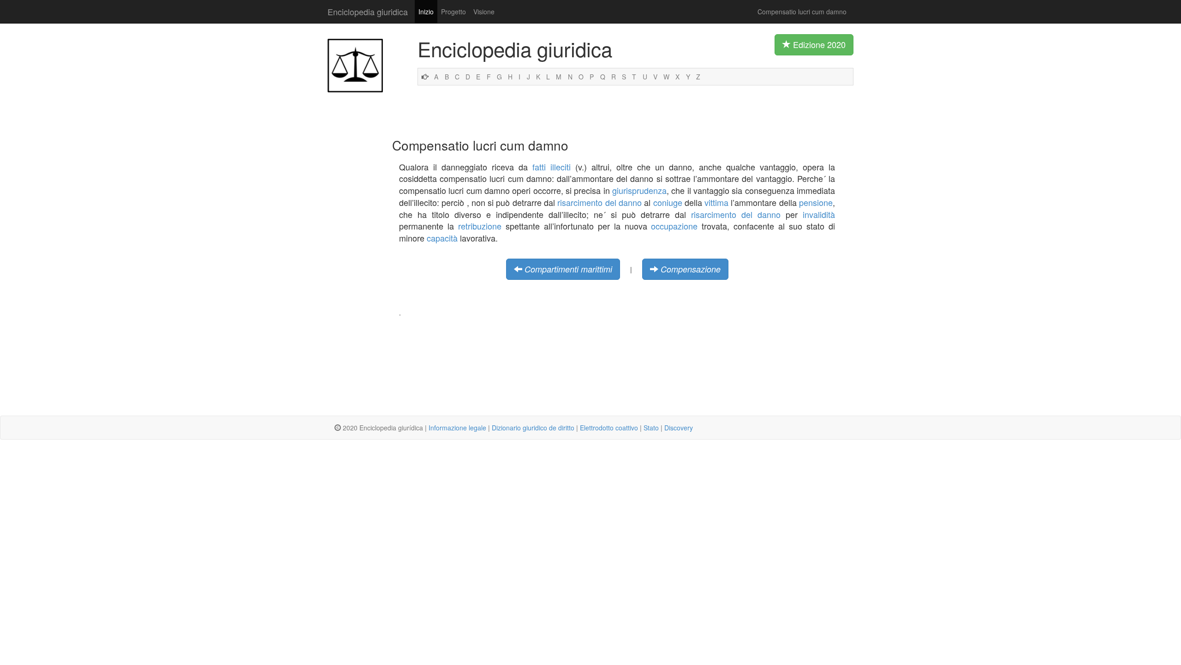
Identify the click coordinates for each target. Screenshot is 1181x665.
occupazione (674, 226)
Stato (651, 427)
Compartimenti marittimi (568, 269)
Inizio (426, 11)
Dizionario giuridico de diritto (533, 427)
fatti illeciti (551, 167)
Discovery (678, 427)
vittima (716, 202)
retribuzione (479, 226)
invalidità (819, 214)
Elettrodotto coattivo (609, 427)
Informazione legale (457, 427)
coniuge (667, 202)
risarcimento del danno (599, 202)
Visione (484, 11)
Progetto (453, 11)
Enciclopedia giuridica (368, 12)
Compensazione (691, 269)
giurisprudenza (639, 190)
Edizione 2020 (818, 44)
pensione (816, 202)
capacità (442, 238)
